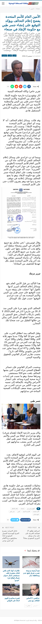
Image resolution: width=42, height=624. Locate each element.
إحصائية (22, 508)
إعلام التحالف (14, 508)
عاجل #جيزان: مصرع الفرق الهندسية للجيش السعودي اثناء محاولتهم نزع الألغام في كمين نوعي (10, 536)
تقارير (9, 55)
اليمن (14, 55)
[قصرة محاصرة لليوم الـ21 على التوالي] (11, 590)
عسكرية (4, 55)
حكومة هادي (36, 514)
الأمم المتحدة (36, 511)
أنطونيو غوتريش (31, 508)
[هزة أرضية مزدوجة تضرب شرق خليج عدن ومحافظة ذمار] (31, 562)
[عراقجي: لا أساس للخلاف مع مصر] (31, 590)
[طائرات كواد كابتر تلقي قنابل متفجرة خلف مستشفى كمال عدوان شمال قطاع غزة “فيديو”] (11, 562)
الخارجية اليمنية (26, 511)
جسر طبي (12, 511)
